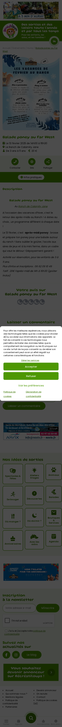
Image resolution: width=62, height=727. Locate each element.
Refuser (31, 376)
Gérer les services (30, 360)
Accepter (31, 366)
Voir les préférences (31, 385)
